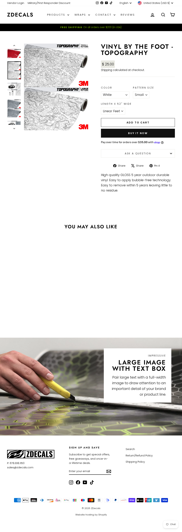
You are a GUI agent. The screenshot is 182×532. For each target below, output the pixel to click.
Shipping (106, 70)
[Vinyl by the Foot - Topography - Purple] (43, 312)
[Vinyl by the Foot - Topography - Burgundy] (14, 312)
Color (106, 87)
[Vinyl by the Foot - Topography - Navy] (38, 312)
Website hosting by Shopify (91, 514)
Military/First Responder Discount (49, 3)
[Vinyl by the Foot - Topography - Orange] (34, 308)
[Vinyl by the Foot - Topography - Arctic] (29, 312)
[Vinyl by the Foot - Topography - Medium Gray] (19, 308)
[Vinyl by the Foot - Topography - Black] (26, 316)
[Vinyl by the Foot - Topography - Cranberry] (10, 312)
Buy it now (138, 133)
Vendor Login (15, 3)
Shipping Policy (135, 462)
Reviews (128, 15)
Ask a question (138, 153)
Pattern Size (143, 87)
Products (56, 15)
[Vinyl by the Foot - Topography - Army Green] (24, 312)
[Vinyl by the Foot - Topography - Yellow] (29, 308)
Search (130, 449)
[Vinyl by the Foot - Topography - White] (10, 308)
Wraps (80, 15)
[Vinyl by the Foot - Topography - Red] (43, 308)
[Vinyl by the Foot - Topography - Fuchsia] (38, 308)
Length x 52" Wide (116, 104)
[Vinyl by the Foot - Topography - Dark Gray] (24, 308)
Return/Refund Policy (139, 455)
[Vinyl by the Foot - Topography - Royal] (34, 312)
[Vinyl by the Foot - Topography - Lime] (19, 312)
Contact (104, 15)
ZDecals (20, 14)
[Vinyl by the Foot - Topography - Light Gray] (14, 308)
